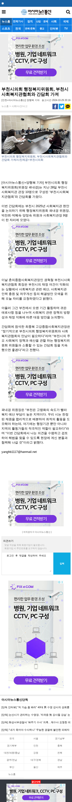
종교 (42, 28)
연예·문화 (30, 28)
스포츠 (6, 28)
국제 (66, 21)
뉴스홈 (6, 21)
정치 (30, 21)
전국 (18, 28)
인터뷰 (54, 28)
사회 (54, 21)
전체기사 (18, 21)
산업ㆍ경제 (42, 21)
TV (66, 28)
